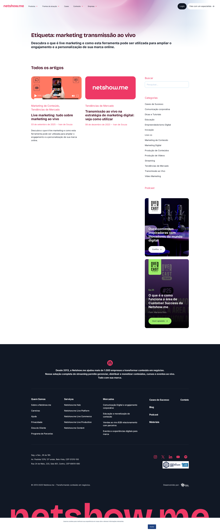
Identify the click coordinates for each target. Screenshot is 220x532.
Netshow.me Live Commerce (78, 416)
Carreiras (35, 410)
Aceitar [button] (152, 527)
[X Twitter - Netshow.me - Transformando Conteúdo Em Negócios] (163, 457)
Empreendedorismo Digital (158, 125)
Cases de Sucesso (154, 104)
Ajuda (34, 416)
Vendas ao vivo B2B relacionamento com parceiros (120, 424)
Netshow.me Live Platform (76, 410)
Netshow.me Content (74, 428)
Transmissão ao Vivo (155, 171)
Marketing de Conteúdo (45, 105)
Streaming (150, 160)
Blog (151, 407)
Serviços (69, 399)
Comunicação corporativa (157, 109)
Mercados (108, 399)
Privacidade (36, 422)
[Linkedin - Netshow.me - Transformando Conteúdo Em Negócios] (170, 457)
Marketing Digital (153, 145)
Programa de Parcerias (42, 433)
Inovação (149, 130)
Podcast (153, 414)
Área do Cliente (38, 428)
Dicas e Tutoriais (153, 114)
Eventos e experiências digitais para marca (120, 432)
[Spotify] (185, 457)
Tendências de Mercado (45, 109)
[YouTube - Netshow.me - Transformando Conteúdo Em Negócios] (178, 457)
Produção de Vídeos (155, 155)
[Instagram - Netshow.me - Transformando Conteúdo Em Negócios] (155, 457)
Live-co (148, 135)
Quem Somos (38, 399)
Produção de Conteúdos (157, 150)
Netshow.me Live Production (78, 422)
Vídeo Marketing (153, 176)
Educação (149, 119)
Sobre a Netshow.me (41, 405)
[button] (33, 6)
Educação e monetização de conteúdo (116, 415)
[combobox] (167, 84)
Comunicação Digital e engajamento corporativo (120, 406)
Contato (184, 399)
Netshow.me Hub (72, 405)
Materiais (154, 422)
